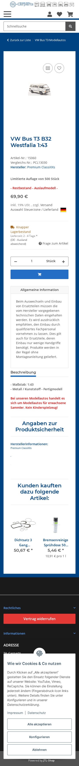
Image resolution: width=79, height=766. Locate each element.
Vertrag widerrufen (39, 618)
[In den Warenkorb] (14, 57)
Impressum (15, 713)
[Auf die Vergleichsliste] (48, 68)
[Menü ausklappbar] (7, 14)
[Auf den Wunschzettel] (59, 68)
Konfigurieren (39, 737)
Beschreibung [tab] (23, 372)
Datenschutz (37, 713)
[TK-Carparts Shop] (42, 4)
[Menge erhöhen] (63, 261)
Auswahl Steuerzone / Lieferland (35, 209)
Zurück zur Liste (20, 40)
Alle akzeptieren (39, 724)
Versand (46, 205)
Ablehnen (39, 749)
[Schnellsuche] (70, 26)
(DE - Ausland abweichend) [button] (19, 242)
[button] (49, 14)
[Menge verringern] (15, 261)
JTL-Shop (48, 760)
